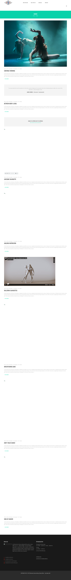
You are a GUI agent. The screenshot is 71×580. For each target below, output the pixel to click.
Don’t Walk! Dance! (9, 443)
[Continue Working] (35, 43)
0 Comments (15, 364)
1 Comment (15, 288)
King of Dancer (8, 519)
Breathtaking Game (10, 367)
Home (34, 15)
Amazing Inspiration (10, 243)
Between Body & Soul (10, 103)
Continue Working (9, 71)
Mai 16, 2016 (6, 101)
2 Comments (15, 101)
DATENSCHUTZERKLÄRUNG (42, 558)
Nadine (11, 101)
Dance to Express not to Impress (35, 121)
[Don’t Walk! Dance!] (35, 409)
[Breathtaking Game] (35, 333)
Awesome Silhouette (10, 179)
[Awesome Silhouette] (35, 152)
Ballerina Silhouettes (10, 290)
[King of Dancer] (35, 486)
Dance (21, 101)
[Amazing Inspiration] (35, 216)
